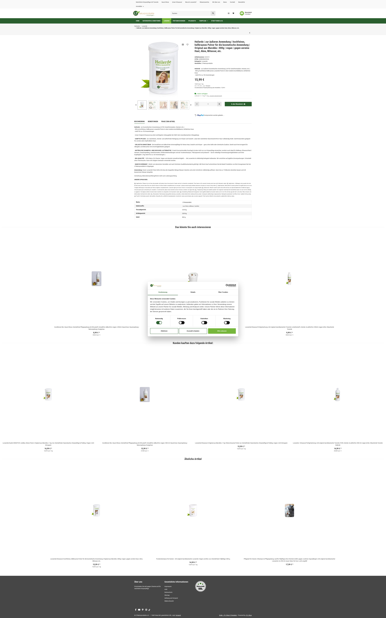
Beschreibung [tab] (139, 121)
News (225, 2)
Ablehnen (164, 331)
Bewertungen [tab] (153, 121)
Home (137, 21)
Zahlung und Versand (171, 598)
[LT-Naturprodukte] (144, 13)
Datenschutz (168, 592)
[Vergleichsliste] (228, 13)
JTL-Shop (249, 615)
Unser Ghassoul (177, 2)
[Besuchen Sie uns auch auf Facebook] (135, 610)
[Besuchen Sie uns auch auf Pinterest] (142, 610)
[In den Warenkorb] (136, 39)
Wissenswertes (204, 2)
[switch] (182, 322)
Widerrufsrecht (169, 601)
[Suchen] (213, 13)
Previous (136, 105)
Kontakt (232, 2)
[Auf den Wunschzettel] (187, 44)
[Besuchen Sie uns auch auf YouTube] (139, 610)
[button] (139, 6)
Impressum (167, 586)
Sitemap (167, 595)
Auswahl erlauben (193, 331)
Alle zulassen (222, 331)
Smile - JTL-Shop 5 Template (228, 615)
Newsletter (241, 2)
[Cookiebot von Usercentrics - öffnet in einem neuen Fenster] (227, 285)
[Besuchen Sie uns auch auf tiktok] (149, 610)
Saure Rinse (165, 2)
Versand (208, 86)
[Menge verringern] (197, 104)
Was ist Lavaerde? (191, 2)
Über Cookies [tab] (223, 292)
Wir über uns (216, 2)
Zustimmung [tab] (162, 292)
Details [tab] (193, 292)
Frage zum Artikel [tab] (168, 121)
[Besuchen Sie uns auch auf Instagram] (146, 610)
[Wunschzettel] (233, 13)
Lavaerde (204, 61)
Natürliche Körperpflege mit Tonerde (147, 2)
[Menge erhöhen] (219, 104)
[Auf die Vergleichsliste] (183, 44)
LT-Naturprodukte (187, 202)
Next (190, 105)
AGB (165, 589)
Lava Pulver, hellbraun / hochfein (191, 206)
